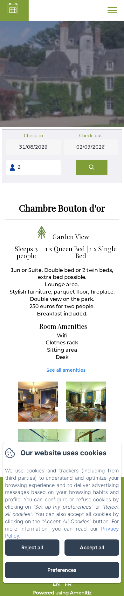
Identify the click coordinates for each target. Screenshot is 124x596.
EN (56, 584)
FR (68, 584)
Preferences (62, 570)
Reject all (32, 547)
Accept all (92, 547)
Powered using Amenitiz (62, 593)
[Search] (91, 167)
